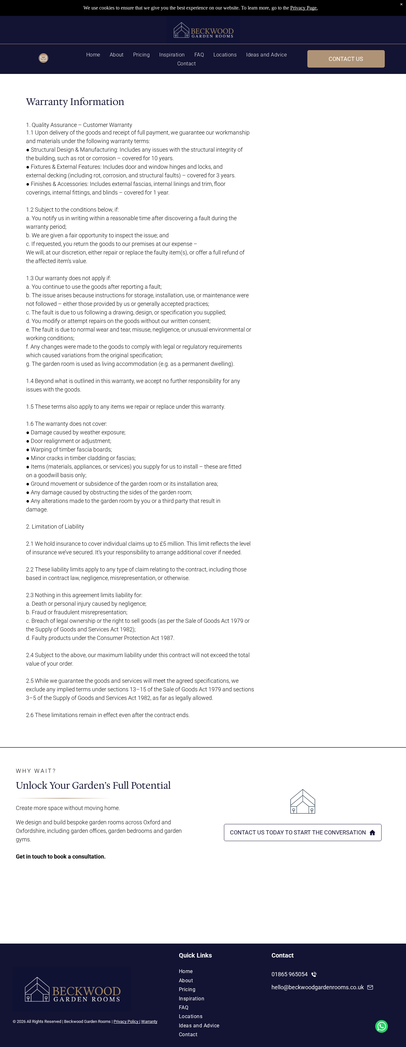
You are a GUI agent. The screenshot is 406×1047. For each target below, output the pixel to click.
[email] (43, 58)
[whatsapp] (381, 1027)
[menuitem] (93, 54)
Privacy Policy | (127, 1021)
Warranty (149, 1021)
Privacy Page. (304, 7)
